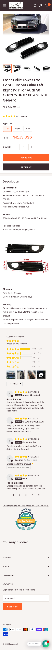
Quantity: (7, 147)
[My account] (40, 5)
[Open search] (35, 5)
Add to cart (26, 157)
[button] (9, 116)
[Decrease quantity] (16, 147)
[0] (47, 5)
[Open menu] (4, 6)
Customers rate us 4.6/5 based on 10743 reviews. (26, 506)
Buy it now (26, 167)
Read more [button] (11, 411)
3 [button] (26, 495)
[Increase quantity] (32, 147)
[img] (21, 392)
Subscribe (12, 606)
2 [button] (19, 495)
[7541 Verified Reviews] (26, 530)
